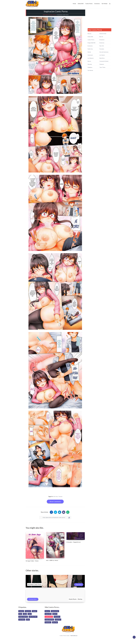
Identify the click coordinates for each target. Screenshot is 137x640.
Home (74, 3)
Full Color (55, 496)
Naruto (89, 61)
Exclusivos (97, 3)
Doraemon (101, 39)
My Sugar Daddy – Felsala (32, 561)
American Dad (102, 33)
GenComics (45, 14)
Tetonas (60, 496)
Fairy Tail (101, 45)
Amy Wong (21, 619)
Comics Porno (89, 3)
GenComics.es (73, 635)
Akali (25, 614)
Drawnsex (101, 42)
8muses (89, 33)
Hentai (89, 52)
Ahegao (34, 611)
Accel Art (28, 611)
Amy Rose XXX (33, 616)
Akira (29, 614)
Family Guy (90, 49)
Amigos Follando (23, 616)
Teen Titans (102, 67)
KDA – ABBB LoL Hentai (52, 560)
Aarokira (21, 611)
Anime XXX (80, 3)
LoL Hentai (102, 55)
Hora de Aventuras (103, 52)
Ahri (20, 614)
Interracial (90, 55)
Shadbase (90, 67)
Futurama (101, 49)
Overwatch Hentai (103, 61)
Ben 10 (101, 36)
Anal (28, 619)
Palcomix (90, 64)
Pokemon (101, 64)
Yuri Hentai (104, 3)
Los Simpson (91, 58)
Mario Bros (102, 58)
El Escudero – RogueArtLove (74, 542)
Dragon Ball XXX (91, 42)
